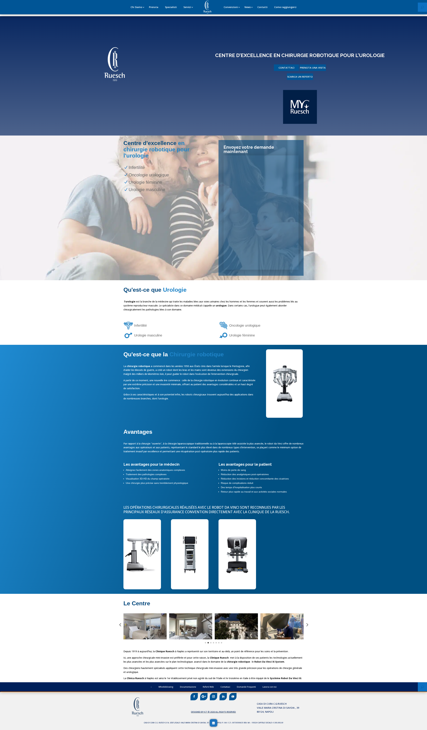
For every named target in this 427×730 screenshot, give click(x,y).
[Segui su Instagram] (213, 696)
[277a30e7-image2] (237, 588)
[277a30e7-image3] (189, 588)
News (248, 7)
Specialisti (171, 7)
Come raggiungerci (285, 7)
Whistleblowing (165, 686)
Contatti (262, 7)
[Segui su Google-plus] (203, 696)
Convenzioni (231, 7)
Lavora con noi (270, 686)
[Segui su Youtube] (233, 696)
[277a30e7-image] (142, 588)
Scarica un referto (300, 76)
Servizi (187, 7)
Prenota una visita (313, 67)
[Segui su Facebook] (194, 696)
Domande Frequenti (246, 686)
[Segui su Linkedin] (223, 696)
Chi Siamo (136, 7)
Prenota (153, 7)
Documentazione (188, 686)
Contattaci (286, 67)
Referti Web (208, 686)
